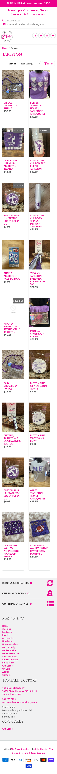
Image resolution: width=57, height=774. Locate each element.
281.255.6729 (12, 20)
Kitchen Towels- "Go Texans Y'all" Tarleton (12, 327)
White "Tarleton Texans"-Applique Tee (37, 494)
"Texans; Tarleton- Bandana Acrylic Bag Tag (37, 279)
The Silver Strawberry (21, 749)
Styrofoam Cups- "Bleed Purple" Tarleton (37, 164)
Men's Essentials (10, 653)
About (5, 671)
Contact (6, 674)
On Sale (6, 668)
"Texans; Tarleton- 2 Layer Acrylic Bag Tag (12, 439)
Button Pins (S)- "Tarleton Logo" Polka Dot (12, 494)
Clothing (6, 628)
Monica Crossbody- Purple (37, 333)
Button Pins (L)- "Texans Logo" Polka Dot (11, 219)
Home (4, 48)
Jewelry (6, 635)
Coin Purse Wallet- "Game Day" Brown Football (39, 549)
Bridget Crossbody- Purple (11, 105)
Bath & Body (8, 647)
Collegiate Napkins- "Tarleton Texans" (10, 164)
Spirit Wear (8, 662)
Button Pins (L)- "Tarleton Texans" (38, 386)
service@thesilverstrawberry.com (25, 24)
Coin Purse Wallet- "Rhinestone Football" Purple (11, 551)
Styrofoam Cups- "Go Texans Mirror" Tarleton (37, 221)
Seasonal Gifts (9, 656)
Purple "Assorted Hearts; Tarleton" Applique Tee (37, 108)
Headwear (7, 641)
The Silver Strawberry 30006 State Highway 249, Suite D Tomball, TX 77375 (19, 691)
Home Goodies (10, 644)
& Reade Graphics (37, 752)
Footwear (7, 632)
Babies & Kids (9, 650)
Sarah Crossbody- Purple (11, 386)
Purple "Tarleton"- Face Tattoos (12, 276)
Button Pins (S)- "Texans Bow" (37, 438)
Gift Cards (7, 665)
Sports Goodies (10, 659)
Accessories (8, 638)
